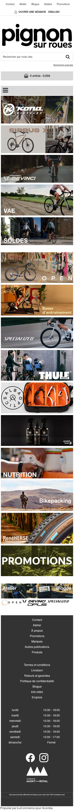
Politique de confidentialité (37, 681)
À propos (37, 630)
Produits (37, 652)
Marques (37, 641)
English (53, 12)
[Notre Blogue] (55, 591)
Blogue (35, 4)
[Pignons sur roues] (37, 36)
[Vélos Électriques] (37, 199)
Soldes (48, 4)
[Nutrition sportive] (37, 463)
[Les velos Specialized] (37, 332)
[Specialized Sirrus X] (37, 139)
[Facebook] (30, 757)
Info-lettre (37, 692)
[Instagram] (43, 757)
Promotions (63, 4)
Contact (10, 4)
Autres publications (37, 647)
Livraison (37, 670)
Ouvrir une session (32, 12)
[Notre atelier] (19, 591)
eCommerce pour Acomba (36, 808)
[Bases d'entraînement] (37, 300)
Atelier (23, 4)
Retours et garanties (37, 675)
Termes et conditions (37, 665)
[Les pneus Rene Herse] (37, 528)
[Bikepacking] (37, 495)
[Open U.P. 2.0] (37, 267)
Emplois (37, 697)
